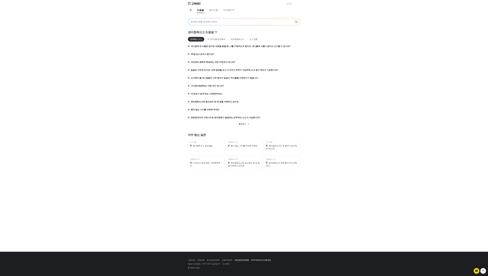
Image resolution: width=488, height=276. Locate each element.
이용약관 (191, 260)
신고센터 (225, 264)
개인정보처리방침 (242, 260)
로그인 (289, 4)
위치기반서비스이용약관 (261, 260)
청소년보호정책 (213, 260)
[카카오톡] (476, 271)
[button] (297, 3)
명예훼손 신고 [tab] (196, 39)
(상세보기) (216, 264)
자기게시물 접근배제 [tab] (216, 39)
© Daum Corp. (194, 268)
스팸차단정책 (227, 260)
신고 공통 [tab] (253, 39)
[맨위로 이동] (483, 271)
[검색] (296, 21)
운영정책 (201, 260)
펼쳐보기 (243, 124)
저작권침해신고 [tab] (237, 39)
